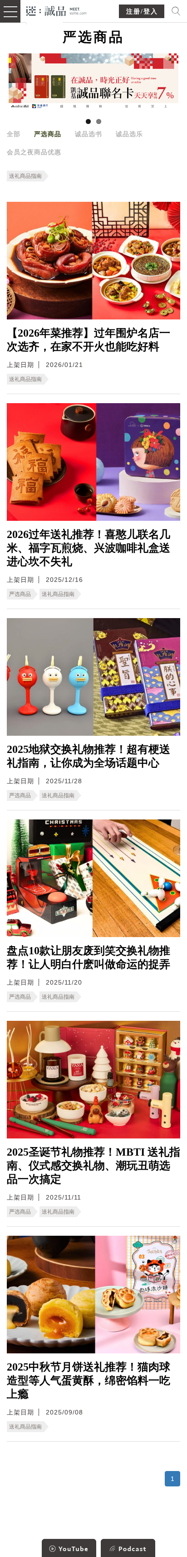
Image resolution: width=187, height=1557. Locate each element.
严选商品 (47, 134)
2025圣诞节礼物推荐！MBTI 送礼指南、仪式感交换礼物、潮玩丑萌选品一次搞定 (93, 1165)
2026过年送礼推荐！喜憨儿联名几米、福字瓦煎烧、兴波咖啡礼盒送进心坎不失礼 (88, 548)
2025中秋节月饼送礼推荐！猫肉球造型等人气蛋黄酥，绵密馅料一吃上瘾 (88, 1380)
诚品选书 (88, 134)
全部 (13, 134)
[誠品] (56, 10)
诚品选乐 (129, 134)
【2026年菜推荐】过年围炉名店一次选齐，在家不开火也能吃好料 (88, 339)
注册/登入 (142, 11)
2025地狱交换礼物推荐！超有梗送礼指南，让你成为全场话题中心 (88, 756)
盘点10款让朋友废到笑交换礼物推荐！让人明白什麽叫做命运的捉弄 (88, 957)
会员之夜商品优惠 (34, 152)
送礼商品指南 (25, 176)
